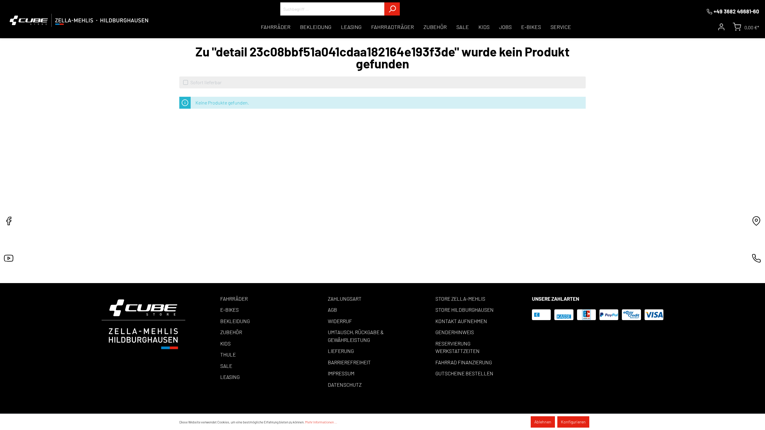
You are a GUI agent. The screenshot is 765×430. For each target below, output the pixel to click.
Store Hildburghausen (464, 310)
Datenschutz (345, 385)
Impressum (341, 373)
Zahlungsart (345, 299)
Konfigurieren (573, 421)
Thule (228, 354)
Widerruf (340, 321)
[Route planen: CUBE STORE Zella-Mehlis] (756, 222)
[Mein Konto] (721, 26)
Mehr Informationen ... (321, 422)
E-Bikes (229, 310)
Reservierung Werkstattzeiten (457, 347)
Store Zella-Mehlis (460, 299)
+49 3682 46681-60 (736, 11)
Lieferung (341, 351)
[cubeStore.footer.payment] (143, 323)
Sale (226, 366)
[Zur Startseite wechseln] (79, 20)
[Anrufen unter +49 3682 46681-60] (756, 260)
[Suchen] (392, 9)
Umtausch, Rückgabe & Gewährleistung (356, 336)
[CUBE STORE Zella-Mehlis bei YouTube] (8, 260)
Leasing (230, 377)
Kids (225, 343)
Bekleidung (235, 321)
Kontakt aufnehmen (461, 321)
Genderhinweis (454, 332)
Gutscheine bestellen (464, 373)
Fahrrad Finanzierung (463, 362)
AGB (332, 310)
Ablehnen (542, 421)
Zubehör (231, 332)
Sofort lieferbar (206, 82)
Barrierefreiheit (349, 362)
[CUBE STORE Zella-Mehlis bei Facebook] (8, 222)
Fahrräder (234, 299)
